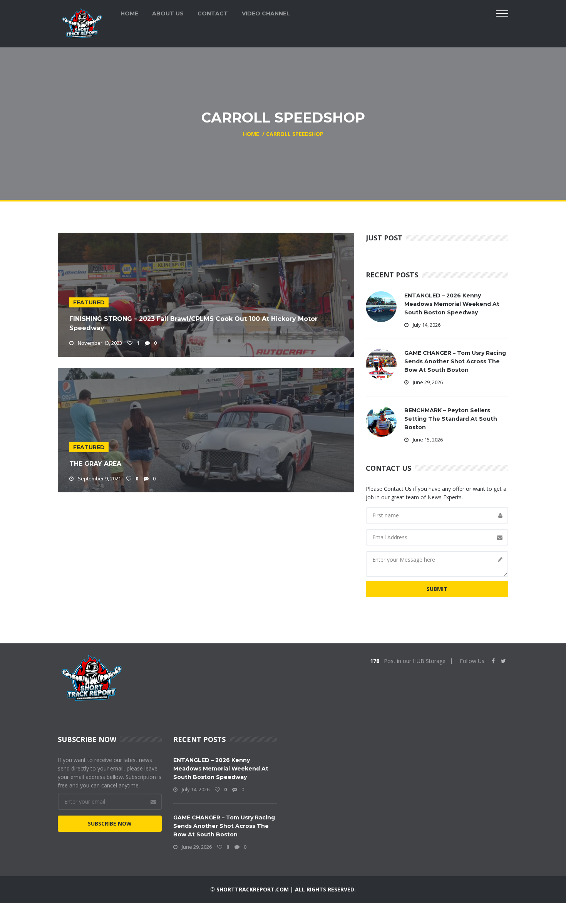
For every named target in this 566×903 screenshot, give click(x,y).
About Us (168, 13)
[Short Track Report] (82, 22)
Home (129, 13)
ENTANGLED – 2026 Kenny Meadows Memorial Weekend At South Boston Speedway (451, 304)
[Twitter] (503, 661)
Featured (89, 302)
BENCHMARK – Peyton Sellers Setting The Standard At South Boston (450, 419)
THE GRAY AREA (95, 463)
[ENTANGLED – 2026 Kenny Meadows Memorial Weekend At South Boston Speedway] (381, 306)
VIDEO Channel (266, 13)
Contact (213, 13)
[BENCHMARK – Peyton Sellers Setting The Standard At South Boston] (381, 421)
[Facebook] (493, 661)
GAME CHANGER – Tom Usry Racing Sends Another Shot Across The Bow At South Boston (455, 361)
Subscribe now (110, 823)
